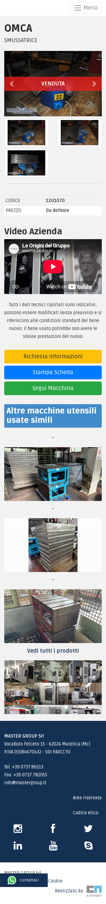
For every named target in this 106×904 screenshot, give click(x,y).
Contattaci (5, 880)
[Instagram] (18, 831)
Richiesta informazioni (53, 356)
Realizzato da (70, 891)
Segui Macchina (53, 388)
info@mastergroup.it (25, 783)
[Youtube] (53, 848)
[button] (11, 83)
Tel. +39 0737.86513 (23, 767)
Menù (90, 8)
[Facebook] (53, 831)
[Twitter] (88, 831)
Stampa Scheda (53, 372)
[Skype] (18, 848)
